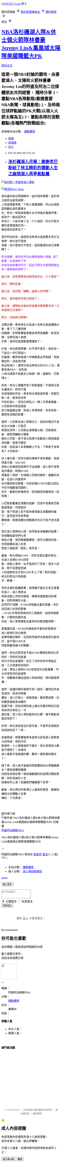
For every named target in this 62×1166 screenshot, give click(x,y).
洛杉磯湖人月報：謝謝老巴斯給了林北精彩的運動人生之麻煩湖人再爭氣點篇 (33, 167)
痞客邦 (37, 854)
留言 (45, 854)
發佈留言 (7, 905)
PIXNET (16, 1110)
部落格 (12, 142)
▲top (4, 877)
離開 (20, 1159)
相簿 (11, 138)
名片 (11, 146)
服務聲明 (37, 1113)
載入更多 (7, 884)
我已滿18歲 (8, 1159)
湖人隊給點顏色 (32, 871)
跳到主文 (6, 65)
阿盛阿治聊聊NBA (12, 830)
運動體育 (29, 131)
